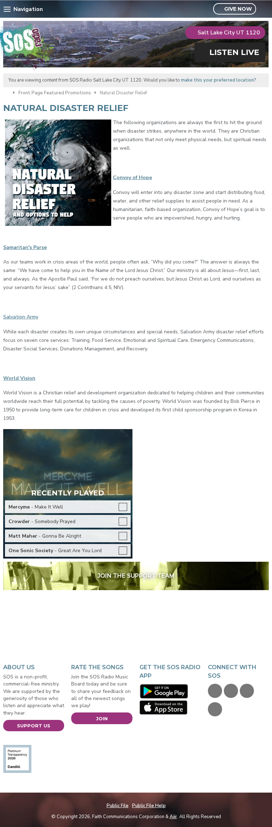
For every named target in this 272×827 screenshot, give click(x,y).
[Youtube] (247, 691)
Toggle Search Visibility (264, 9)
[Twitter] (231, 691)
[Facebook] (215, 691)
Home (6, 92)
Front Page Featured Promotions (54, 93)
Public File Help (149, 806)
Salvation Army (20, 316)
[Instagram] (215, 709)
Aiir (173, 817)
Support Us (33, 725)
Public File (118, 806)
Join (102, 718)
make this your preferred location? (218, 80)
